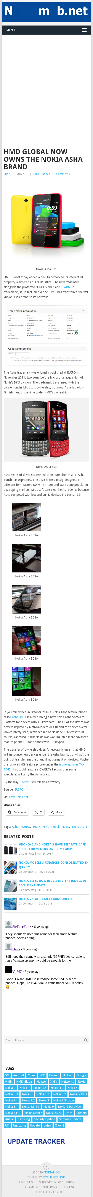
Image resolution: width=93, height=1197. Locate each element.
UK (7, 1125)
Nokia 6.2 (59, 1094)
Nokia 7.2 (28, 1100)
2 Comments (26, 890)
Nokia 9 (49, 1106)
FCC (42, 1075)
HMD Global (51, 826)
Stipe (7, 174)
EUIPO (18, 789)
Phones (45, 174)
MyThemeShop (54, 1177)
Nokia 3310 (13, 1113)
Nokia (36, 174)
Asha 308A (18, 717)
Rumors (81, 1113)
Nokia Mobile (33, 1113)
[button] (26, 520)
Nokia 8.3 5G (31, 1106)
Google (81, 1075)
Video (47, 1125)
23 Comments (27, 903)
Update (35, 1125)
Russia (9, 1119)
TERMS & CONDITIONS (41, 1187)
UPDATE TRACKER (49, 1192)
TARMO (67, 287)
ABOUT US (25, 1182)
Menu (10, 30)
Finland (54, 1075)
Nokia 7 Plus (78, 1094)
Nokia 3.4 (40, 1088)
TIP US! (68, 1187)
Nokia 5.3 (11, 1094)
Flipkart (67, 1075)
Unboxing (19, 1125)
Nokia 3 (24, 1088)
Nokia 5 (72, 1088)
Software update (70, 1119)
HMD (36, 826)
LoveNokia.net (18, 797)
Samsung (24, 1119)
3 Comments (62, 174)
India (53, 1081)
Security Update (44, 1119)
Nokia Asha (79, 826)
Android (18, 1075)
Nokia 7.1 (11, 1100)
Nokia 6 (27, 1094)
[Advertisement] (46, 81)
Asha (15, 826)
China (31, 1075)
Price (69, 1113)
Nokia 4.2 (57, 1088)
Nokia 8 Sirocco (63, 1100)
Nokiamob (52, 1172)
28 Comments (27, 871)
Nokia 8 (44, 1100)
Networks (67, 1081)
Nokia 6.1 (42, 1094)
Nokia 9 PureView (69, 1106)
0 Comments (26, 853)
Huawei (41, 1081)
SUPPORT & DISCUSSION (56, 1182)
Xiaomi (59, 1125)
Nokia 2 (10, 1088)
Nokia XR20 (54, 1113)
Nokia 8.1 (11, 1106)
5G (7, 1075)
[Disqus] (46, 973)
